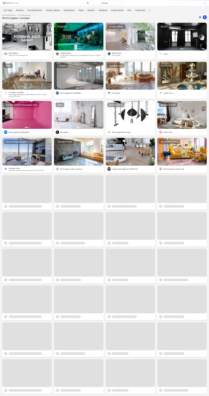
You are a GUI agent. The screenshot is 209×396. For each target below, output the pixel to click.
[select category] (149, 10)
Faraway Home (14, 168)
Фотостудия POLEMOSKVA (19, 132)
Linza (166, 54)
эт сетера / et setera (16, 92)
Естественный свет (24, 15)
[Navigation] (205, 3)
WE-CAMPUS (13, 53)
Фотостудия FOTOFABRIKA (70, 93)
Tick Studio (116, 93)
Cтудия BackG (65, 53)
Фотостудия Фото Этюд (121, 132)
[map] (200, 17)
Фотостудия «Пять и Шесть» (71, 169)
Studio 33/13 (168, 93)
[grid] (205, 17)
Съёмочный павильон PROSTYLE (125, 169)
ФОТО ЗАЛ (168, 132)
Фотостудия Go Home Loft (174, 169)
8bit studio (64, 132)
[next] (47, 36)
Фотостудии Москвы (8, 15)
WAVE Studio (116, 53)
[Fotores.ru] (10, 3)
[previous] (6, 36)
